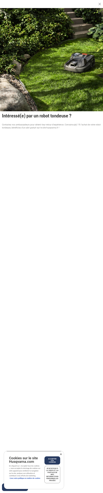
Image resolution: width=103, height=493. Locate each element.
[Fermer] (61, 454)
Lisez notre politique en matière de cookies (25, 478)
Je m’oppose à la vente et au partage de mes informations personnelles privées (52, 474)
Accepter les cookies (52, 460)
